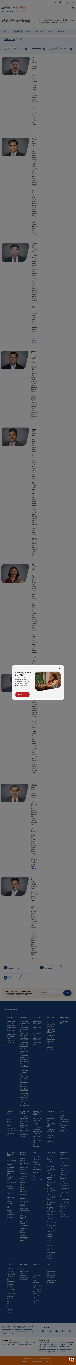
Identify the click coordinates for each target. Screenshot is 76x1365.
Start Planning (22, 694)
